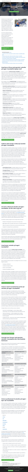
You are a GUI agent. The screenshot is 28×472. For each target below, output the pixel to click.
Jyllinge (4, 416)
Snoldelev (4, 423)
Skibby (4, 425)
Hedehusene (5, 429)
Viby (3, 418)
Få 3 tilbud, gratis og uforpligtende (14, 11)
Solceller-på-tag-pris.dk (6, 1)
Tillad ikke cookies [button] (16, 470)
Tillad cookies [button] (10, 470)
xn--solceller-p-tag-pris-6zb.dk (10, 324)
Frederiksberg (5, 422)
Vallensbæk (4, 420)
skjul (10, 52)
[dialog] (14, 469)
